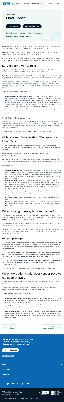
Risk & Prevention (26, 36)
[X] (3, 384)
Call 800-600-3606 (10, 350)
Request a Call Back (8, 355)
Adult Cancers (10, 14)
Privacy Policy (35, 398)
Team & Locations (12, 36)
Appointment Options (32, 26)
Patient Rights (25, 398)
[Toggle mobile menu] (58, 3)
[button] (32, 364)
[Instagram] (23, 384)
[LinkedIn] (18, 384)
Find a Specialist (13, 26)
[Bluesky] (28, 384)
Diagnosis (22, 33)
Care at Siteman (11, 33)
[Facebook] (8, 384)
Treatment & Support (35, 33)
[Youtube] (13, 384)
